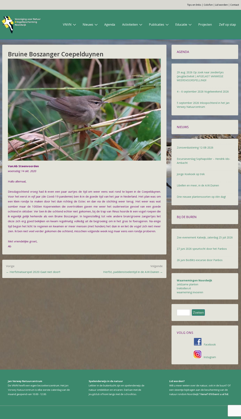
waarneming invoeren (190, 292)
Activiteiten (130, 24)
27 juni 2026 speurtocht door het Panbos (202, 248)
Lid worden (221, 4)
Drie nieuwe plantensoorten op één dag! (201, 196)
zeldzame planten (187, 284)
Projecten (205, 24)
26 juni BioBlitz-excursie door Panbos (200, 260)
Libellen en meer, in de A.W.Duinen (198, 185)
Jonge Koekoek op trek (191, 174)
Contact (234, 4)
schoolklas (130, 394)
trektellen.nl (184, 288)
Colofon (208, 4)
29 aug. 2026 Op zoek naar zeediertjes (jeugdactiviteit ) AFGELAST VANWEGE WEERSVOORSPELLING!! (200, 76)
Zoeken (198, 312)
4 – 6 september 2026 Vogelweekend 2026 (203, 91)
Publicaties (156, 24)
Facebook (208, 344)
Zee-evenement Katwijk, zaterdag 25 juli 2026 (205, 237)
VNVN (67, 24)
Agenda (109, 24)
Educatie (181, 24)
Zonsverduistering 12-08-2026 (195, 147)
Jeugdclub (94, 394)
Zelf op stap (227, 24)
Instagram (208, 357)
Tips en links (194, 4)
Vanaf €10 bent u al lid (214, 394)
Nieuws (88, 24)
